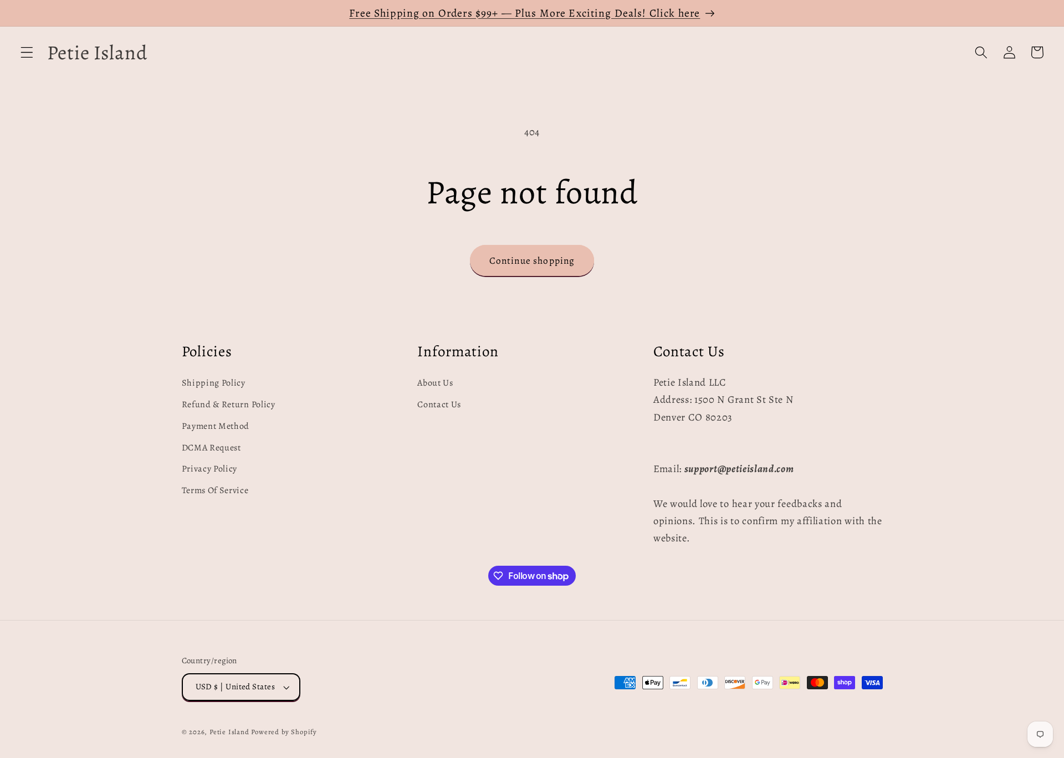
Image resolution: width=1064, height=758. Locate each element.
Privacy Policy (210, 469)
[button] (27, 52)
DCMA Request (211, 448)
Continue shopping (532, 260)
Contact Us (439, 404)
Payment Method (216, 426)
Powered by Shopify (284, 731)
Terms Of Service (215, 490)
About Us (435, 383)
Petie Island (229, 731)
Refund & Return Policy (228, 404)
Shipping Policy (213, 383)
